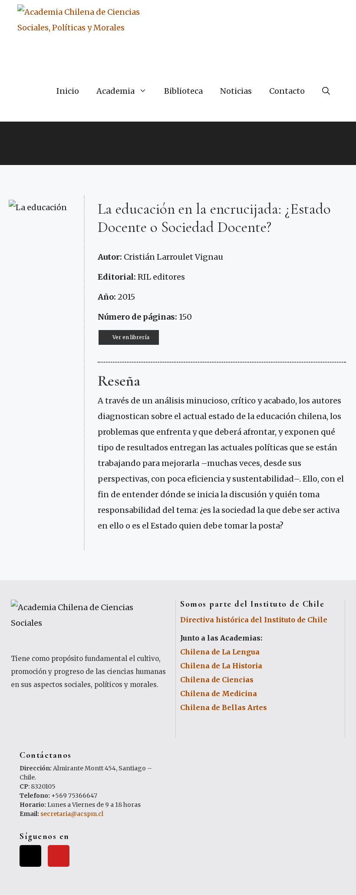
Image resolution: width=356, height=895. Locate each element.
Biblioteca (183, 91)
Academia (115, 91)
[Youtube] (58, 856)
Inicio (67, 91)
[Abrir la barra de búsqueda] (326, 91)
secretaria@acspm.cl (71, 814)
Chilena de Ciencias (217, 679)
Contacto (287, 91)
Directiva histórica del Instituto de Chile (253, 619)
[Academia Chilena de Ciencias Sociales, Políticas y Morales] (86, 30)
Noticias (236, 91)
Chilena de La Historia (221, 665)
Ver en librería (130, 337)
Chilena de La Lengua (220, 651)
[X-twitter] (30, 856)
